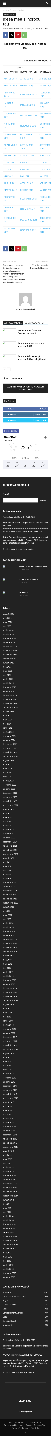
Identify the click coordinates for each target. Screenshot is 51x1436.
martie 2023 (8, 780)
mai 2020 (7, 919)
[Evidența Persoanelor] (9, 583)
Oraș (21, 1425)
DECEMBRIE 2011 (28, 219)
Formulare (23, 592)
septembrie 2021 (10, 854)
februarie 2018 (9, 1029)
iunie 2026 (7, 622)
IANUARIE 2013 (27, 105)
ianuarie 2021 (9, 886)
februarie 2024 (9, 736)
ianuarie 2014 (9, 1228)
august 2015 (8, 1151)
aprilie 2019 (8, 972)
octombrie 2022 (10, 801)
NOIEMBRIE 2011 (28, 230)
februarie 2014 (9, 1224)
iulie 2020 (7, 911)
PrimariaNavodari (16, 29)
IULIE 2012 (9, 162)
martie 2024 (8, 732)
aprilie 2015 (8, 1167)
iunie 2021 (7, 866)
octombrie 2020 (10, 898)
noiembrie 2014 (10, 1187)
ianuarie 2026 (9, 642)
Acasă (5, 10)
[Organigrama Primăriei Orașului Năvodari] (9, 333)
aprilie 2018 (8, 1020)
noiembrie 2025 (10, 650)
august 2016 (8, 1102)
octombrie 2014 (10, 1191)
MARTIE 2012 (10, 190)
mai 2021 (7, 870)
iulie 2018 (7, 1008)
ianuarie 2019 (9, 984)
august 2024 (8, 711)
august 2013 (8, 1248)
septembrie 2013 (10, 1244)
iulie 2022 (7, 813)
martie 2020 (8, 927)
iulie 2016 (7, 1106)
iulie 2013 (7, 1252)
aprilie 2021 (8, 874)
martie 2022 (8, 829)
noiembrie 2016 (10, 1090)
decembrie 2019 (10, 939)
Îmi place (42, 409)
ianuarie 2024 (9, 740)
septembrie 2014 (10, 1195)
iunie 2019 (7, 964)
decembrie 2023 (10, 744)
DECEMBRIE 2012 (28, 115)
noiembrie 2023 (10, 748)
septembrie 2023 (10, 756)
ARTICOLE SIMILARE (13, 323)
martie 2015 (8, 1171)
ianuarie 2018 (9, 1033)
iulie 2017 (7, 1057)
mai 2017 (7, 1065)
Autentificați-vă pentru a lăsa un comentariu (25, 388)
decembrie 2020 (10, 890)
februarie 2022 (9, 833)
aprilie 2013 (8, 1265)
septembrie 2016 (10, 1098)
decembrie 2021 (10, 841)
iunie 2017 (7, 1061)
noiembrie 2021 (10, 846)
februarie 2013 (9, 1273)
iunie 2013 (7, 1256)
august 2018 (8, 1004)
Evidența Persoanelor (28, 579)
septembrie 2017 (10, 1049)
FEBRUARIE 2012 (28, 198)
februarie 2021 (9, 882)
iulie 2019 (7, 959)
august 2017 (8, 1053)
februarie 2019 (9, 980)
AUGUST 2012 (11, 155)
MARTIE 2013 (10, 85)
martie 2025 (8, 683)
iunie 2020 (7, 915)
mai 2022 (7, 821)
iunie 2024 (7, 719)
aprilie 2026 (8, 630)
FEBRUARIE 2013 (28, 94)
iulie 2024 (7, 715)
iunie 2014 (7, 1208)
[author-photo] (25, 305)
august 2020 (8, 907)
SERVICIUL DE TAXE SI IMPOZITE (32, 566)
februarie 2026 (9, 638)
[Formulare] (9, 596)
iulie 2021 (7, 862)
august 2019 (8, 955)
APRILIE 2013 (10, 78)
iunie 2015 (7, 1159)
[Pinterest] (18, 35)
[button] (4, 3)
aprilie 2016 (8, 1118)
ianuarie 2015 (9, 1179)
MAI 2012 (8, 176)
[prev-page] (4, 369)
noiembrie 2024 (10, 699)
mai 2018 (7, 1016)
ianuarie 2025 (9, 691)
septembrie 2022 (10, 805)
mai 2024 (7, 723)
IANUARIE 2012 (27, 209)
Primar (10, 1422)
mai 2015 (7, 1163)
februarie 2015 (9, 1175)
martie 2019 (8, 976)
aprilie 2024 (8, 728)
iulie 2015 (7, 1155)
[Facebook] (5, 35)
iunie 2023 (7, 768)
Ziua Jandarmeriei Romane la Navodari (39, 266)
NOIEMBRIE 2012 (28, 126)
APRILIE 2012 (10, 183)
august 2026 (8, 614)
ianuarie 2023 (9, 789)
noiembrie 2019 (10, 943)
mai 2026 (7, 626)
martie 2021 (8, 878)
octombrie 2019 (10, 947)
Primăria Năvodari (17, 10)
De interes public (10, 1425)
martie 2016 (8, 1122)
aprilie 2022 (8, 825)
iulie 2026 (7, 618)
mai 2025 (7, 675)
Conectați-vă (40, 415)
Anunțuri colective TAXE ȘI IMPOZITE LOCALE (22, 532)
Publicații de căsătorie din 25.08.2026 (19, 517)
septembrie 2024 (10, 707)
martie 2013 (8, 1269)
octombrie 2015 (10, 1143)
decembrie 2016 (10, 1086)
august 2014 (8, 1200)
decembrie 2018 (10, 988)
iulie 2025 (7, 667)
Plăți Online (35, 1428)
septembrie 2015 (10, 1147)
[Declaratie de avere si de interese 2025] (9, 346)
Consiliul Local (35, 1422)
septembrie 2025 (10, 658)
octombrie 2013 (10, 1240)
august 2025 (8, 662)
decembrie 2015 (10, 1134)
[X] (11, 35)
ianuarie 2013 (9, 1277)
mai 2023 (7, 772)
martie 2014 (8, 1220)
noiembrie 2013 (10, 1236)
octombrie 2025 (10, 654)
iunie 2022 (7, 817)
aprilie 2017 (8, 1069)
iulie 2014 (7, 1204)
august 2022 (8, 809)
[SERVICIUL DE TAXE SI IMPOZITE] (9, 570)
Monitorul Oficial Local (20, 1428)
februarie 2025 (9, 687)
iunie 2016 (7, 1110)
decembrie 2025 (10, 646)
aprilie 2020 (8, 923)
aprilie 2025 (8, 679)
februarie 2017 (9, 1077)
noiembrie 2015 (10, 1138)
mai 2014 (7, 1212)
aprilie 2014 (8, 1216)
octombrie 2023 (10, 752)
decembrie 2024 (10, 695)
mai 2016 (7, 1114)
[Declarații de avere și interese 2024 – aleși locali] (9, 359)
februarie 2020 (9, 931)
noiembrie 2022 (10, 797)
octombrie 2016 (10, 1094)
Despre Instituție (21, 1422)
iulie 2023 (7, 764)
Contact (29, 1425)
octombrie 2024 (10, 703)
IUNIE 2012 (9, 169)
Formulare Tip (39, 1425)
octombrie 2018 (10, 996)
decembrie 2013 (10, 1232)
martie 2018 (8, 1025)
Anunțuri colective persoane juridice (18, 549)
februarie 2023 (9, 785)
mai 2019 (7, 968)
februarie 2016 (9, 1126)
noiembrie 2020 (10, 894)
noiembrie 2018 (10, 992)
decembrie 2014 (10, 1183)
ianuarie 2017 (9, 1082)
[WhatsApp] (24, 35)
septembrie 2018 (10, 1000)
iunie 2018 (7, 1012)
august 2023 (8, 760)
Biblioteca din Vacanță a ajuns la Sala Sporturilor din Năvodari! (25, 523)
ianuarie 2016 (9, 1130)
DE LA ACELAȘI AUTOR (34, 323)
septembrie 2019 (10, 951)
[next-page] (8, 369)
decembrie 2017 (10, 1037)
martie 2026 (8, 634)
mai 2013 (7, 1261)
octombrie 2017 (10, 1045)
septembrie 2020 (10, 903)
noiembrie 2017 (10, 1041)
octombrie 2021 (10, 850)
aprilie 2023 (8, 776)
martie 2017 (8, 1073)
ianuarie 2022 (9, 837)
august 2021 (8, 858)
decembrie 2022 (10, 793)
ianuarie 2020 (9, 935)
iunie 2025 (7, 671)
